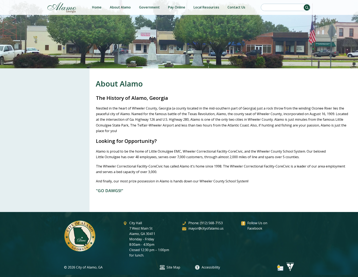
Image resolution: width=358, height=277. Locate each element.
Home (97, 7)
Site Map (173, 267)
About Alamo (120, 7)
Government (149, 7)
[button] (307, 7)
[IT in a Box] (289, 270)
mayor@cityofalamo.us (206, 228)
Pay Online (176, 7)
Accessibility (211, 267)
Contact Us (236, 7)
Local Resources (206, 7)
